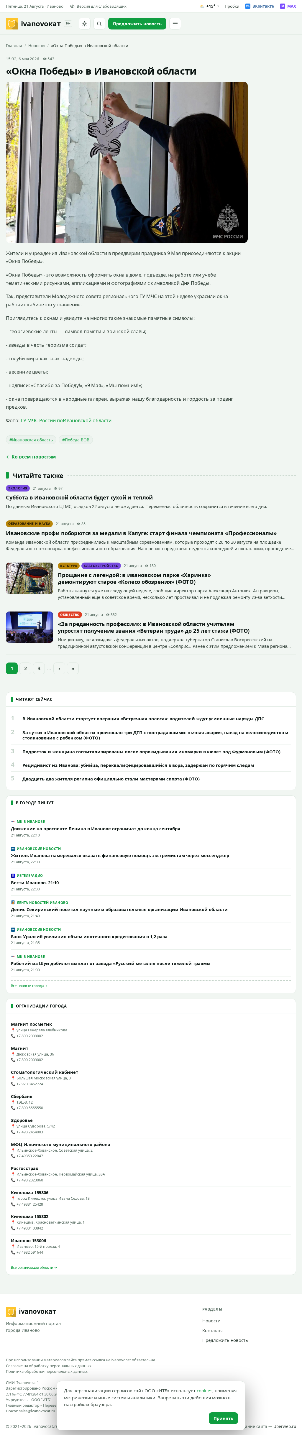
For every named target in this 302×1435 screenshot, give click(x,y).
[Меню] (175, 23)
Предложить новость (225, 1340)
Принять (223, 1418)
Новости (36, 45)
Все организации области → (34, 1267)
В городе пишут (35, 803)
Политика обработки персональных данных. (47, 1371)
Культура (68, 566)
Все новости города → (29, 986)
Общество (70, 615)
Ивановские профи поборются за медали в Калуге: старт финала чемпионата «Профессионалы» (141, 533)
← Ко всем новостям (31, 456)
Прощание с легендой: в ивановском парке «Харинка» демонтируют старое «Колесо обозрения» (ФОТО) (134, 578)
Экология (17, 488)
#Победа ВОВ (75, 440)
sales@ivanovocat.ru (37, 1410)
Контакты (212, 1330)
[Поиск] (99, 23)
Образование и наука (29, 524)
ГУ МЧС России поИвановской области (66, 420)
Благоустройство (101, 566)
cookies (204, 1390)
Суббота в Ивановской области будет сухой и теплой (79, 497)
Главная (14, 45)
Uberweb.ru (284, 1426)
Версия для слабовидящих (102, 6)
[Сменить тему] (85, 23)
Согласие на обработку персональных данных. (49, 1365)
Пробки (232, 6)
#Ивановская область (31, 440)
